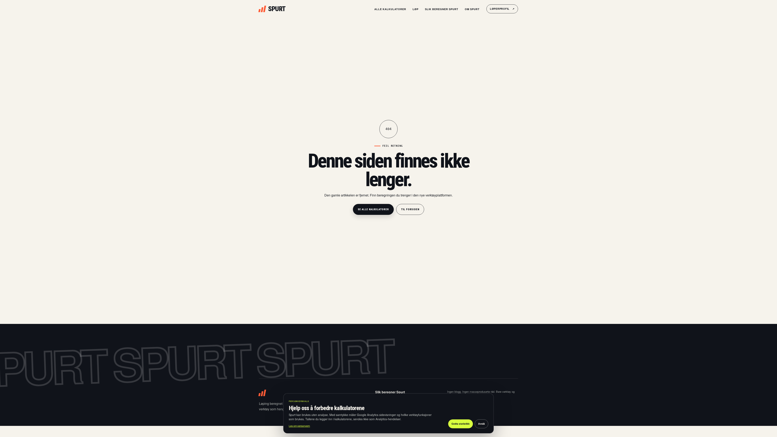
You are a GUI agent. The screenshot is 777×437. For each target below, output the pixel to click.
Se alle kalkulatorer (373, 209)
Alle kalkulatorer (390, 9)
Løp (415, 9)
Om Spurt (472, 9)
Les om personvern (299, 426)
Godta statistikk (460, 423)
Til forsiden (410, 209)
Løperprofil (502, 9)
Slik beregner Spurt (441, 9)
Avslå (481, 423)
